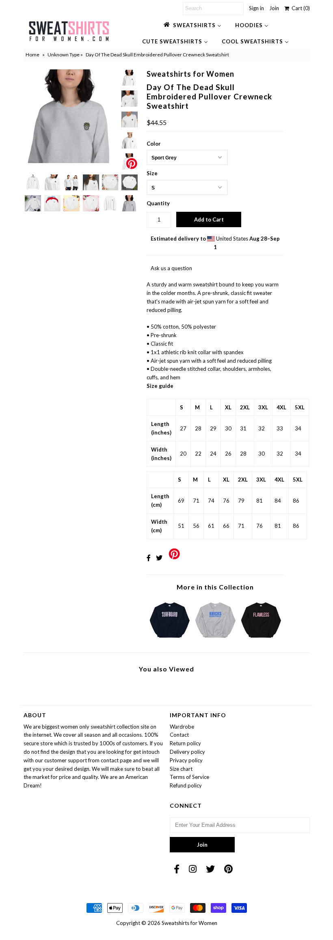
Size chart (181, 769)
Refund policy (186, 785)
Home (32, 55)
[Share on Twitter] (159, 557)
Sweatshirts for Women (189, 923)
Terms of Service (189, 777)
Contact (179, 734)
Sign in (256, 8)
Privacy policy (186, 760)
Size (152, 173)
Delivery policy (187, 752)
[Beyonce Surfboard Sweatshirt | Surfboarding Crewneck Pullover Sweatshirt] (169, 640)
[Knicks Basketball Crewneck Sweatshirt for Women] (215, 640)
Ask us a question (171, 268)
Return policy (185, 743)
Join (274, 8)
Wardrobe (182, 726)
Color (154, 143)
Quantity (158, 203)
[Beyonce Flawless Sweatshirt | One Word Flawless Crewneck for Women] (261, 640)
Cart (299, 8)
